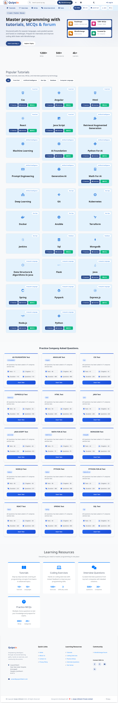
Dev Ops (43, 80)
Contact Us (42, 659)
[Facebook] (94, 664)
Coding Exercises (72, 655)
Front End (16, 80)
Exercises (24, 8)
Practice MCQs (71, 659)
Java (105, 8)
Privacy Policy (43, 662)
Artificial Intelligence (30, 80)
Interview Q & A (49, 8)
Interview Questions (73, 662)
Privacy (108, 699)
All (8, 80)
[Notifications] (81, 2)
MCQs (36, 8)
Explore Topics (29, 43)
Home (41, 652)
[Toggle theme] (94, 2)
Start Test (21, 382)
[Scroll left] (70, 7)
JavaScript (96, 8)
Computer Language (66, 80)
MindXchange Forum (100, 652)
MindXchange (66, 2)
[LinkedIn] (94, 669)
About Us (42, 655)
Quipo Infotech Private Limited (83, 699)
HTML (78, 8)
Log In (111, 2)
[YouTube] (104, 664)
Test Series (70, 665)
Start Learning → (13, 43)
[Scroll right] (111, 7)
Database (53, 80)
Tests (62, 8)
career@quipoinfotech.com (19, 679)
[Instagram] (99, 664)
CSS (86, 8)
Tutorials (12, 8)
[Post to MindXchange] (76, 2)
